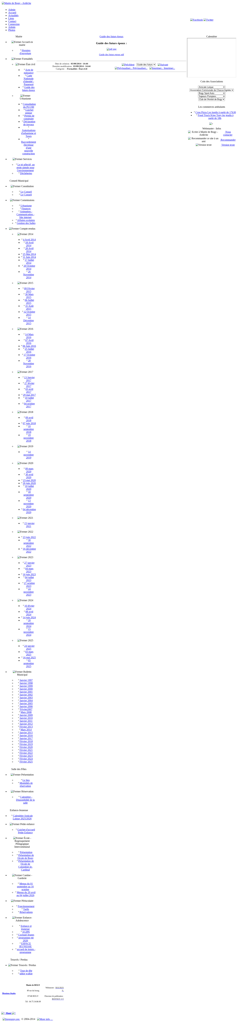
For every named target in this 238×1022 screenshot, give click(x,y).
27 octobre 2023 (29, 584)
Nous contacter (227, 133)
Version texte (228, 144)
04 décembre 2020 (29, 511)
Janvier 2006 (26, 706)
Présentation (26, 852)
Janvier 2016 (26, 735)
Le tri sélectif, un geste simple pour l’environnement (26, 167)
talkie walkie (26, 973)
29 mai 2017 (29, 394)
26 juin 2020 (29, 483)
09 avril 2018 (29, 419)
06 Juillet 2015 (29, 301)
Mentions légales (9, 993)
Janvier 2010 (26, 718)
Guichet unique (29, 111)
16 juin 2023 (29, 574)
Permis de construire (29, 117)
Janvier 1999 (26, 686)
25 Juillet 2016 (29, 350)
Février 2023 (26, 755)
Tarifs (26, 909)
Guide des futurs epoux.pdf (111, 54)
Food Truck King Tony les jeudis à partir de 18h (215, 117)
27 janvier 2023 (29, 564)
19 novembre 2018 (28, 438)
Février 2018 (26, 741)
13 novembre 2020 (28, 503)
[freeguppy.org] (11, 1019)
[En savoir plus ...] (45, 1019)
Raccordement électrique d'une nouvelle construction (28, 148)
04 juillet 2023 (29, 579)
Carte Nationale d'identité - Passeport (28, 80)
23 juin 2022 (29, 537)
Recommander (228, 139)
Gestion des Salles (26, 223)
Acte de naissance (29, 71)
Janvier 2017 (26, 738)
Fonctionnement (26, 906)
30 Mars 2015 (29, 296)
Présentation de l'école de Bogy (25, 856)
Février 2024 (26, 758)
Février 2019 (26, 744)
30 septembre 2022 (28, 543)
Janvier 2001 (26, 691)
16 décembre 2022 (29, 550)
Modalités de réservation (26, 784)
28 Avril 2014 (29, 250)
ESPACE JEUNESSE (25, 945)
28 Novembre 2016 (28, 363)
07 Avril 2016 (29, 341)
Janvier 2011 (26, 721)
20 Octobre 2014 (29, 267)
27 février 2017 (29, 385)
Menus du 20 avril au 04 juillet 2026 (26, 894)
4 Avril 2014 (29, 239)
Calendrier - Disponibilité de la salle (25, 800)
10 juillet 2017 (29, 399)
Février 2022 (26, 753)
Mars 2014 (26, 729)
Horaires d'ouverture (25, 52)
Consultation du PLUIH (29, 105)
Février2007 (26, 709)
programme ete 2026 (26, 939)
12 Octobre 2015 (29, 313)
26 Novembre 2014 (28, 274)
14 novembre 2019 (28, 454)
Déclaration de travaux (29, 123)
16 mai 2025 (29, 657)
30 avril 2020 (29, 476)
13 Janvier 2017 (29, 379)
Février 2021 (26, 750)
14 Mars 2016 (29, 336)
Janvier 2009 (26, 715)
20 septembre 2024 (28, 623)
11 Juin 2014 (29, 257)
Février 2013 (26, 726)
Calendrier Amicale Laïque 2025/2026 (23, 817)
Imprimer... (169, 68)
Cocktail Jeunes (26, 934)
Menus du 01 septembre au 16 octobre (25, 886)
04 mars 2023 (29, 570)
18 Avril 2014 (29, 244)
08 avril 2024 (29, 613)
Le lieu (26, 780)
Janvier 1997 (26, 680)
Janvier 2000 (26, 689)
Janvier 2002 (26, 694)
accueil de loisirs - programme (26, 951)
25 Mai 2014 (29, 254)
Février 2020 (26, 747)
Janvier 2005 (26, 703)
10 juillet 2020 (29, 487)
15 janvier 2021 (29, 525)
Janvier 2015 (26, 732)
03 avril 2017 (29, 390)
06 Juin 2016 (29, 346)
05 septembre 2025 (28, 663)
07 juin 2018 (29, 423)
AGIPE (26, 931)
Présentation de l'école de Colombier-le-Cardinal (26, 865)
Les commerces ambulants (211, 106)
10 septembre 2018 (28, 429)
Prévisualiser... (139, 68)
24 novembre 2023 (28, 592)
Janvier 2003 (26, 697)
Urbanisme (26, 205)
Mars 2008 (26, 712)
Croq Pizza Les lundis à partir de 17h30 (215, 112)
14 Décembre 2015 (28, 320)
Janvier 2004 (26, 700)
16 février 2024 (29, 607)
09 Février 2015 (29, 290)
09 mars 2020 (29, 470)
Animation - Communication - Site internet (25, 214)
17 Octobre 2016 (29, 356)
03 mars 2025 (29, 653)
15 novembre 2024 (28, 632)
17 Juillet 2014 (29, 261)
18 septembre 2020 (28, 495)
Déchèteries (26, 173)
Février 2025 (26, 761)
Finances (26, 208)
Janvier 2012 (26, 723)
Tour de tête (26, 970)
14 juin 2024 (29, 617)
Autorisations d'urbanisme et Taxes (28, 133)
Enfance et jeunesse (26, 927)
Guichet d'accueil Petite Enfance (26, 831)
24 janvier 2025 (29, 647)
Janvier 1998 (26, 683)
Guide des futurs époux (28, 89)
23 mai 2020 (29, 480)
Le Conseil (26, 191)
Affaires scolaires (26, 220)
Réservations (26, 912)
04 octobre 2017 (29, 405)
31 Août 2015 (29, 307)
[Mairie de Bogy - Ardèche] (16, 3)
